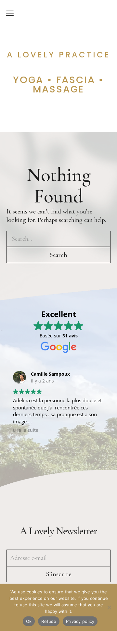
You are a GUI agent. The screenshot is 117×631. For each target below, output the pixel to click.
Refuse (48, 621)
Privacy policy (80, 621)
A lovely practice (58, 55)
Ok (29, 621)
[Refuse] (109, 607)
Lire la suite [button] (25, 430)
